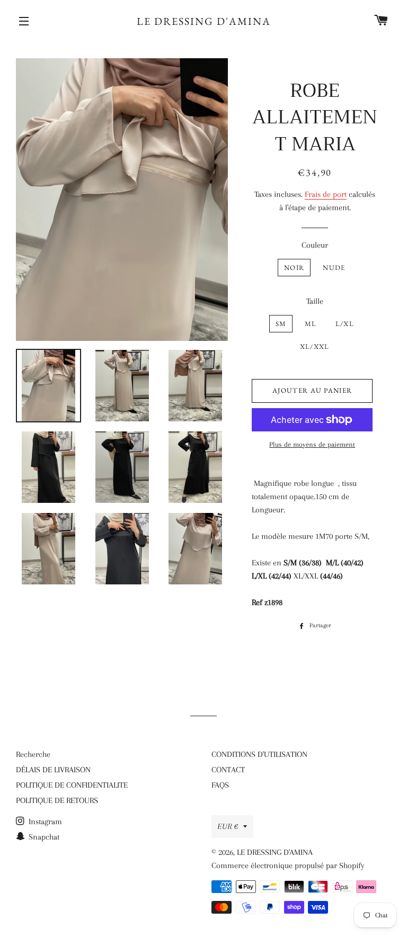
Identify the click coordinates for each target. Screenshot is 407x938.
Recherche (33, 754)
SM (281, 323)
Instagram (44, 821)
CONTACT (228, 769)
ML (311, 323)
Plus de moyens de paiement (312, 444)
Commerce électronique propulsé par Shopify (288, 865)
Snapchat (42, 837)
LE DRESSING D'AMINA (204, 21)
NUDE (334, 267)
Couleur (315, 245)
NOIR (294, 267)
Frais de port (326, 194)
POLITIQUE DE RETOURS (57, 800)
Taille (314, 301)
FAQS (220, 785)
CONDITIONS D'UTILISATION (259, 754)
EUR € (227, 826)
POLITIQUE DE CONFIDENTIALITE (72, 785)
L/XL (344, 323)
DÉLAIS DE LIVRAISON (53, 769)
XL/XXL (315, 346)
